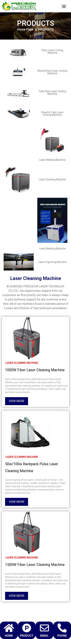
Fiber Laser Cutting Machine (52, 51)
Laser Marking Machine (52, 248)
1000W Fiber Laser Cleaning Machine (35, 370)
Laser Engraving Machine (52, 262)
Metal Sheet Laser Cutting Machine (52, 72)
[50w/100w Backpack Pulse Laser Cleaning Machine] (29, 432)
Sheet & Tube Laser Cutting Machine (52, 113)
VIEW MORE (16, 401)
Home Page (25, 29)
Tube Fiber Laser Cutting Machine (52, 92)
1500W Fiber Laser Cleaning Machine (35, 564)
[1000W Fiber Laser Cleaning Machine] (29, 338)
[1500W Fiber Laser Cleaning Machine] (29, 533)
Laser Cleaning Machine (52, 179)
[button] (64, 6)
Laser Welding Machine (52, 159)
